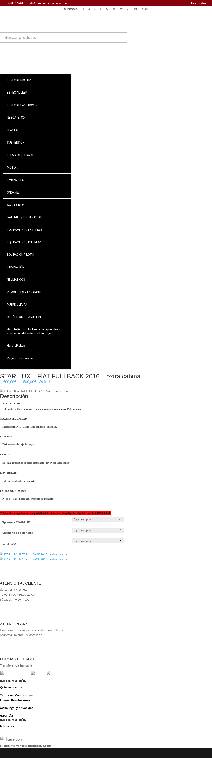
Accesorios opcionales (17, 533)
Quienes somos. (11, 687)
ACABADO (9, 543)
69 (121, 9)
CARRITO (26, 58)
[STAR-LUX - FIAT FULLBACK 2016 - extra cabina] (33, 554)
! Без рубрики (71, 9)
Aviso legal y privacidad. (17, 708)
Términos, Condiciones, (16, 695)
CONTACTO (26, 65)
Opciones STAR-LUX (16, 522)
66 (114, 9)
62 (107, 9)
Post (135, 9)
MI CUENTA (26, 51)
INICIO (26, 45)
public (144, 9)
